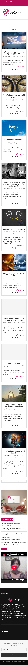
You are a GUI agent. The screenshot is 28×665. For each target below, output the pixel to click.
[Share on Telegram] (15, 69)
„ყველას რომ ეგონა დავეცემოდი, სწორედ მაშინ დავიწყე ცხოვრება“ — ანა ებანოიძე (13, 529)
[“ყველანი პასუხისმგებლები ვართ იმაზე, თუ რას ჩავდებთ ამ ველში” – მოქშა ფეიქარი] (14, 171)
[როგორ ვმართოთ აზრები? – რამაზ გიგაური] (14, 83)
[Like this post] (10, 69)
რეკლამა (20, 1)
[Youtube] (17, 4)
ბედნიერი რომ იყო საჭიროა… (14, 139)
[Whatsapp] (19, 4)
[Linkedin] (14, 4)
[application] (14, 567)
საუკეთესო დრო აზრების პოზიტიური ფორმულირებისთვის (14, 405)
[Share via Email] (17, 69)
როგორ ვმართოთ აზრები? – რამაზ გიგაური (14, 96)
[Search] (26, 22)
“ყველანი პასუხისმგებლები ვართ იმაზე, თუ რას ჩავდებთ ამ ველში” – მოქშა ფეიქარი (14, 184)
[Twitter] (10, 4)
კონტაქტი (15, 1)
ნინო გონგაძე (11, 142)
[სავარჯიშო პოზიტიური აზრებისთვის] (14, 217)
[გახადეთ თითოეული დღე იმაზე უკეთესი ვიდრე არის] (14, 40)
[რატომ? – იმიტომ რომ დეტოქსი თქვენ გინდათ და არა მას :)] (14, 307)
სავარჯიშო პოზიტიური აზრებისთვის (14, 229)
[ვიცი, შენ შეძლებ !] (14, 352)
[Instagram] (12, 4)
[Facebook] (8, 4)
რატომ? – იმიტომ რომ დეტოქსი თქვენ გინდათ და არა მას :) (14, 319)
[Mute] (22, 581)
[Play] (3, 581)
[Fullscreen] (24, 581)
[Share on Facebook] (12, 69)
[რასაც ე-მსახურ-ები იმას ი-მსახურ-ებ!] (14, 262)
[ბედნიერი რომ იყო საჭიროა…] (14, 128)
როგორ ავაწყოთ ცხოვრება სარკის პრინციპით (14, 452)
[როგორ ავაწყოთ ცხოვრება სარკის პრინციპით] (14, 439)
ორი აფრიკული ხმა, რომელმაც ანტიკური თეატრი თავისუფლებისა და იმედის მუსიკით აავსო (13, 543)
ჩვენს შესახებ (9, 1)
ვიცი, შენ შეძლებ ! (14, 363)
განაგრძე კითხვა (20, 66)
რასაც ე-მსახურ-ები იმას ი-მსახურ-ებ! (14, 274)
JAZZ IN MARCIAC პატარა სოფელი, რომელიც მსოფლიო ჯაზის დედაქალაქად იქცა (12, 538)
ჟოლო (9, 56)
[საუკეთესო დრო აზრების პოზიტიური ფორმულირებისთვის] (14, 393)
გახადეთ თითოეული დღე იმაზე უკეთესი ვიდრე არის (14, 53)
